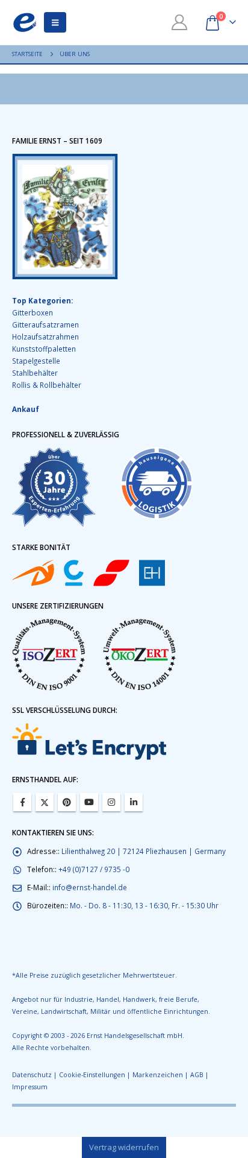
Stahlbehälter (35, 373)
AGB (196, 1075)
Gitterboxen (32, 312)
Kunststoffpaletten (44, 348)
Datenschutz (32, 1075)
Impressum (30, 1087)
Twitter (45, 802)
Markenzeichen (157, 1075)
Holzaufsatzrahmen (45, 336)
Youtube (89, 802)
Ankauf (25, 409)
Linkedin (134, 802)
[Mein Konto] (179, 22)
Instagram (111, 802)
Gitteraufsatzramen (45, 324)
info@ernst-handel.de (89, 887)
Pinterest (67, 802)
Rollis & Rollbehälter (46, 385)
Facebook (22, 802)
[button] (55, 22)
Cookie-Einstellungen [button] (92, 1075)
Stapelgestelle (36, 360)
